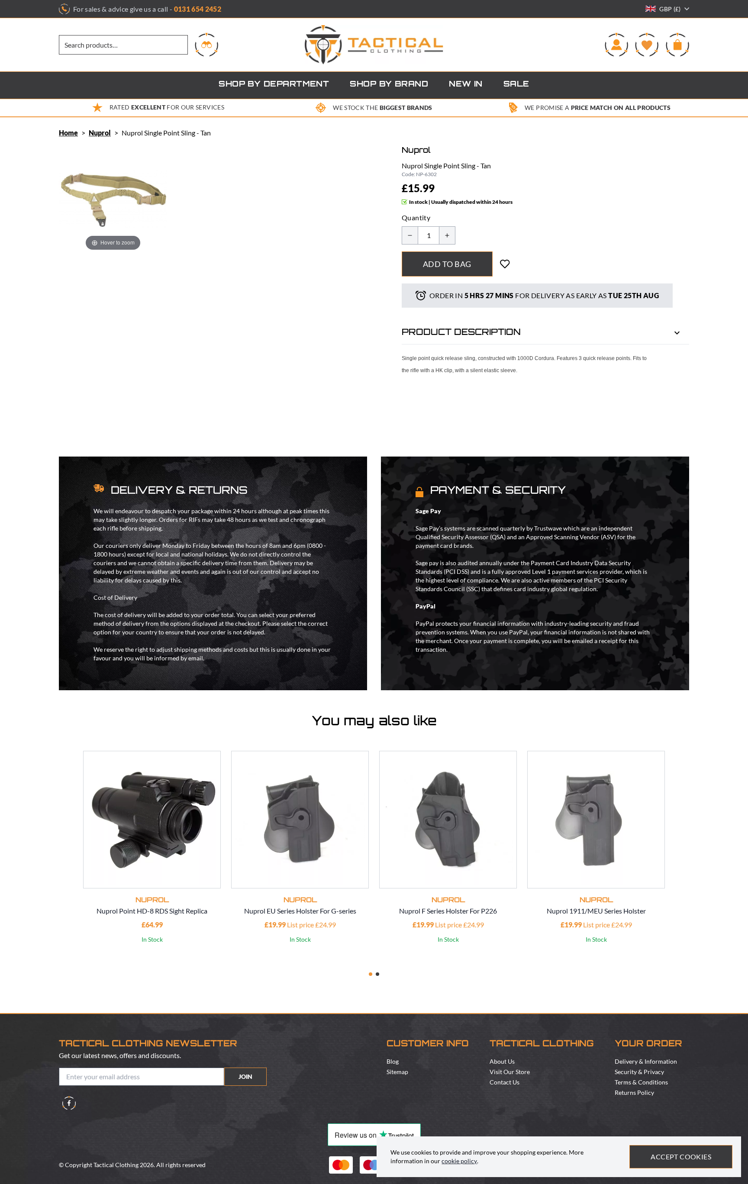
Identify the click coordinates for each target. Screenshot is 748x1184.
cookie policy (459, 1161)
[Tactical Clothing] (374, 44)
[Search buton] (206, 44)
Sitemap (397, 1071)
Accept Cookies (681, 1156)
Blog (393, 1061)
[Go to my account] (616, 44)
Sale (516, 85)
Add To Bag (447, 264)
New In (466, 85)
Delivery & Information (646, 1061)
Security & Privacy (639, 1071)
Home (68, 133)
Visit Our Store (510, 1071)
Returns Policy (634, 1092)
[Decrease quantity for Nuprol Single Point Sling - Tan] (410, 235)
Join (245, 1076)
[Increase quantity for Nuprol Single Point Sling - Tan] (447, 235)
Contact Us (504, 1082)
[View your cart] (677, 44)
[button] (370, 974)
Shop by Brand (389, 85)
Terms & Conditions (641, 1082)
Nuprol (100, 133)
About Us (502, 1061)
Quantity (416, 217)
